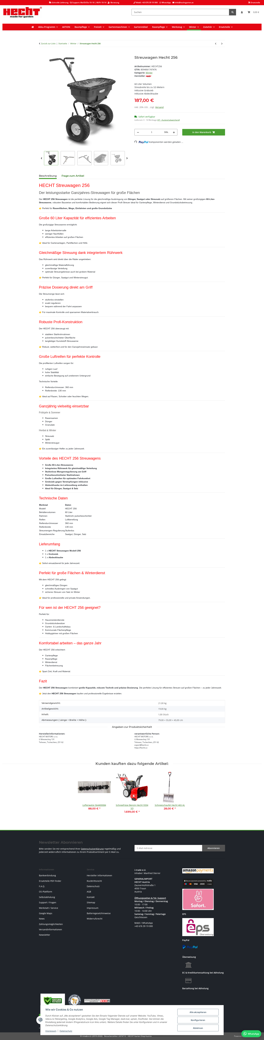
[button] (241, 12)
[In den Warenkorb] (41, 53)
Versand (159, 107)
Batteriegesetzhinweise (99, 913)
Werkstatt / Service (48, 907)
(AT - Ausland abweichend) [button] (168, 120)
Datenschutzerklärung (92, 848)
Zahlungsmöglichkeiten (51, 924)
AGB (89, 891)
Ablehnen (198, 1028)
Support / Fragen (47, 902)
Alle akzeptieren (198, 1012)
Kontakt (91, 897)
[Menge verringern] (138, 132)
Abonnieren (213, 848)
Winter (149, 72)
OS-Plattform (45, 891)
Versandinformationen (50, 929)
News (42, 918)
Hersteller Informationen (99, 875)
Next (127, 158)
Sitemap (91, 902)
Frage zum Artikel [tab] (73, 175)
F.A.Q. (42, 886)
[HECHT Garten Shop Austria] (22, 12)
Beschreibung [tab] (48, 175)
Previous (41, 158)
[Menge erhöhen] (173, 132)
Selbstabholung (47, 897)
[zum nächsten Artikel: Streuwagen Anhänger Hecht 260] (222, 43)
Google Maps (45, 913)
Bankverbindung (47, 875)
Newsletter (44, 934)
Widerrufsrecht (94, 918)
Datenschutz (66, 1031)
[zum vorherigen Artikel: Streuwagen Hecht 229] (216, 43)
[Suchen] (232, 12)
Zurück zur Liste (48, 43)
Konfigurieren (198, 1020)
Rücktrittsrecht (94, 880)
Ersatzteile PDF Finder (50, 880)
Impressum (50, 1031)
